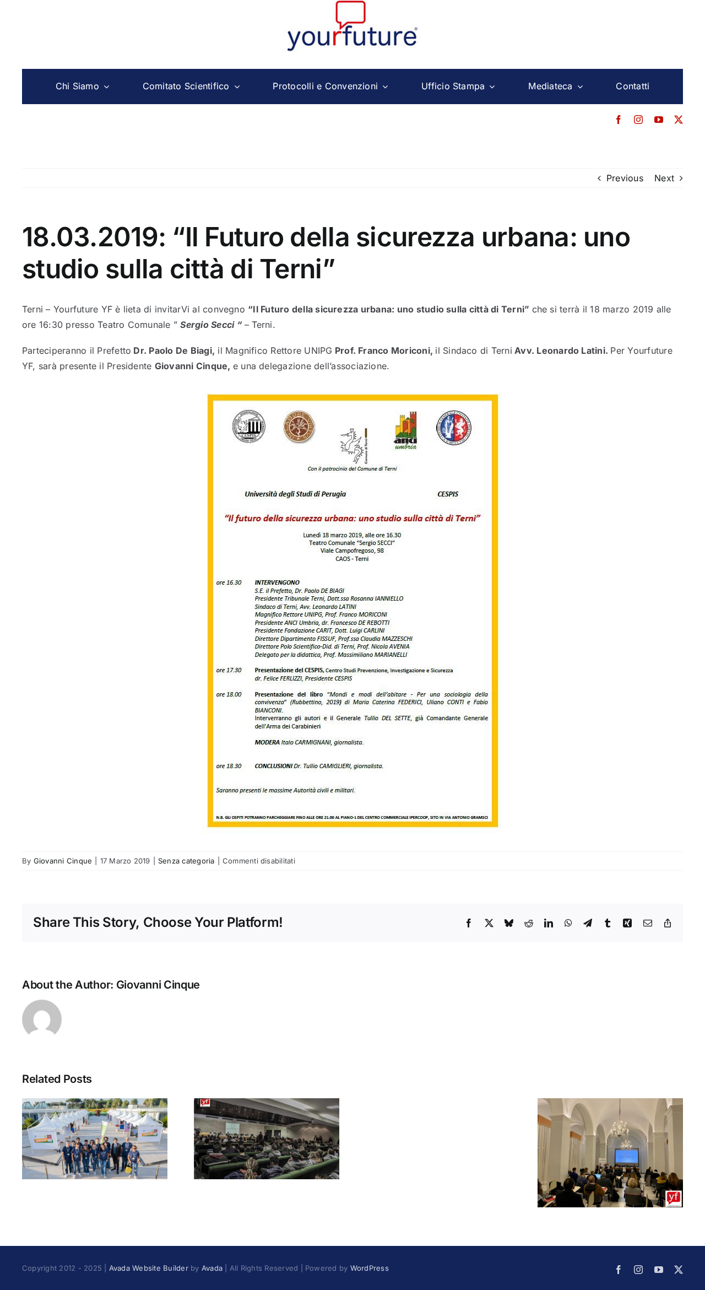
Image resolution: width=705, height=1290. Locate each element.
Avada (212, 1268)
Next (664, 177)
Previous (624, 177)
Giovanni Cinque (63, 860)
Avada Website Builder (148, 1268)
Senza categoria (186, 860)
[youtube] (658, 119)
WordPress (369, 1268)
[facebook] (618, 119)
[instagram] (638, 119)
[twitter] (678, 119)
